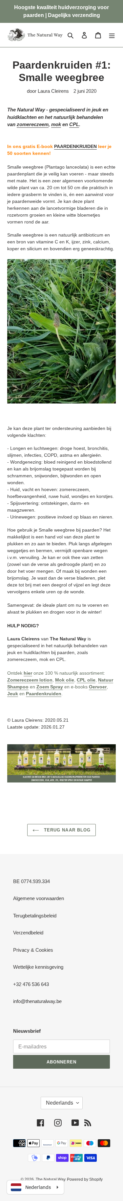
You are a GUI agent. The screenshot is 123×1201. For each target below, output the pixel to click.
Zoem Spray (49, 686)
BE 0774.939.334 (31, 881)
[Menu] (112, 35)
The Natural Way (51, 1179)
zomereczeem (33, 124)
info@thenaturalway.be (37, 1001)
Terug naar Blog (66, 830)
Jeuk (12, 693)
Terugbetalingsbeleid (34, 915)
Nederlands (59, 1103)
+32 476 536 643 (31, 984)
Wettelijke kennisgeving (38, 967)
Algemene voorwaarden (38, 898)
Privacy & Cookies (33, 950)
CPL (74, 124)
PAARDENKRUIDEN (75, 146)
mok (56, 124)
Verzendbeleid (28, 932)
